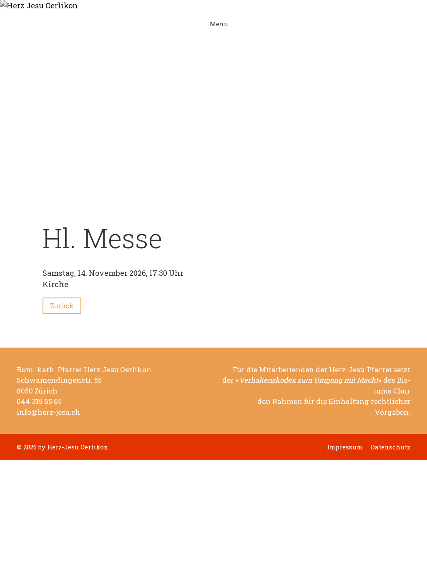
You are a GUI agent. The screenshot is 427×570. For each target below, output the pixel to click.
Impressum (344, 447)
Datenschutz (390, 447)
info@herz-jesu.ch (48, 412)
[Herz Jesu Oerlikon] (207, 5)
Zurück (62, 305)
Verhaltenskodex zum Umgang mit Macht (308, 380)
